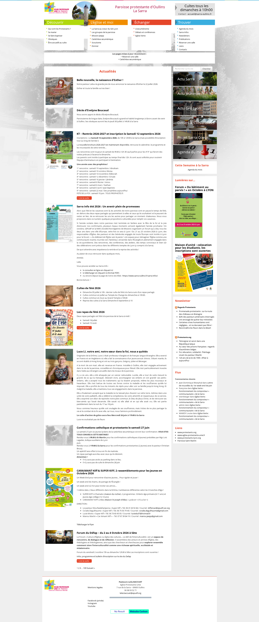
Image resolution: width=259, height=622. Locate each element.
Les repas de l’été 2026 (91, 312)
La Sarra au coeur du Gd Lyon (105, 28)
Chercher (206, 68)
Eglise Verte (140, 35)
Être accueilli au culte (57, 42)
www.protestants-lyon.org (189, 437)
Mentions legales (95, 587)
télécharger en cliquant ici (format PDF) (102, 273)
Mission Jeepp (98, 35)
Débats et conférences (145, 32)
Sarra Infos (184, 32)
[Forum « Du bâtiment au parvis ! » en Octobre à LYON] (188, 215)
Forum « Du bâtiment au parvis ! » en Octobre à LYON (194, 188)
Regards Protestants (187, 307)
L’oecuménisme (142, 28)
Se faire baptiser (55, 35)
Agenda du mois (186, 28)
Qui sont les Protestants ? (59, 28)
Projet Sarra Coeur (192, 137)
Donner (95, 46)
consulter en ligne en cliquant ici (99, 270)
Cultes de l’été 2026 (89, 288)
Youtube (91, 606)
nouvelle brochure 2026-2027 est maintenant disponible (104, 144)
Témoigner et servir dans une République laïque (192, 342)
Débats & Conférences (195, 122)
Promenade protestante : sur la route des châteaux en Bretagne (195, 312)
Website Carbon (138, 611)
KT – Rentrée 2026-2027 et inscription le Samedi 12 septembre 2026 (119, 133)
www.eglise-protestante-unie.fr (191, 435)
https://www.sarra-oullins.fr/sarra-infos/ (140, 275)
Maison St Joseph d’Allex (116, 499)
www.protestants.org (186, 432)
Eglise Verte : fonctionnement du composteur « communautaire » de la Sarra (194, 391)
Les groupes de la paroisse (103, 32)
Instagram (92, 603)
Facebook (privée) (96, 600)
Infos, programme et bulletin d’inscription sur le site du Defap (104, 556)
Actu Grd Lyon (189, 108)
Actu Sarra (186, 78)
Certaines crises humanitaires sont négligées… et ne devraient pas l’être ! (195, 324)
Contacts (183, 49)
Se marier (52, 32)
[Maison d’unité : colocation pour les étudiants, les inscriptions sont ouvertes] (194, 272)
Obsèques (52, 39)
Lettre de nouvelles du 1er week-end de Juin (196, 384)
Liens (181, 46)
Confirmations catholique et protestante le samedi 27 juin (113, 427)
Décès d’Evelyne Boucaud (93, 110)
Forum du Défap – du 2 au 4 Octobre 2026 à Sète (107, 532)
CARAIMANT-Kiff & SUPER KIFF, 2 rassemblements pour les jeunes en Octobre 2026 (119, 472)
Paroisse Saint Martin (186, 440)
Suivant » (91, 568)
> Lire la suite (83, 198)
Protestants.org (184, 337)
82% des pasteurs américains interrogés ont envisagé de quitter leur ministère (196, 318)
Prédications (184, 39)
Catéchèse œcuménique (102, 39)
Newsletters (184, 35)
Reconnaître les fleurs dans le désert (195, 328)
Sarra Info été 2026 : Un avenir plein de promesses (108, 206)
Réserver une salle (187, 42)
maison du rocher (113, 494)
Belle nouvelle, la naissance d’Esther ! (100, 80)
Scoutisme (96, 42)
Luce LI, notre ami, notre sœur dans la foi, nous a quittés (112, 351)
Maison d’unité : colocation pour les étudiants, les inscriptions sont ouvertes (193, 248)
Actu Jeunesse (188, 93)
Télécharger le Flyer (85, 524)
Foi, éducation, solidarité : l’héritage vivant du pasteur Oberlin (194, 353)
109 (84, 568)
